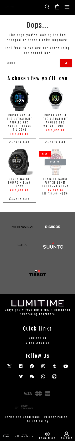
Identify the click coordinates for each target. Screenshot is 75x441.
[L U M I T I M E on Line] (54, 378)
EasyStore (47, 314)
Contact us (37, 338)
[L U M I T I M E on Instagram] (43, 368)
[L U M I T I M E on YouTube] (66, 368)
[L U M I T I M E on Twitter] (9, 368)
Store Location (38, 342)
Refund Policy (38, 421)
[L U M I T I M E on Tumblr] (54, 368)
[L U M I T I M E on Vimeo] (21, 378)
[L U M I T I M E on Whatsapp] (43, 378)
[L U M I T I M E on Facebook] (21, 368)
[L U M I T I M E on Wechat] (32, 378)
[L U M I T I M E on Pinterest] (32, 368)
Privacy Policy (55, 417)
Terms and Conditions (22, 417)
